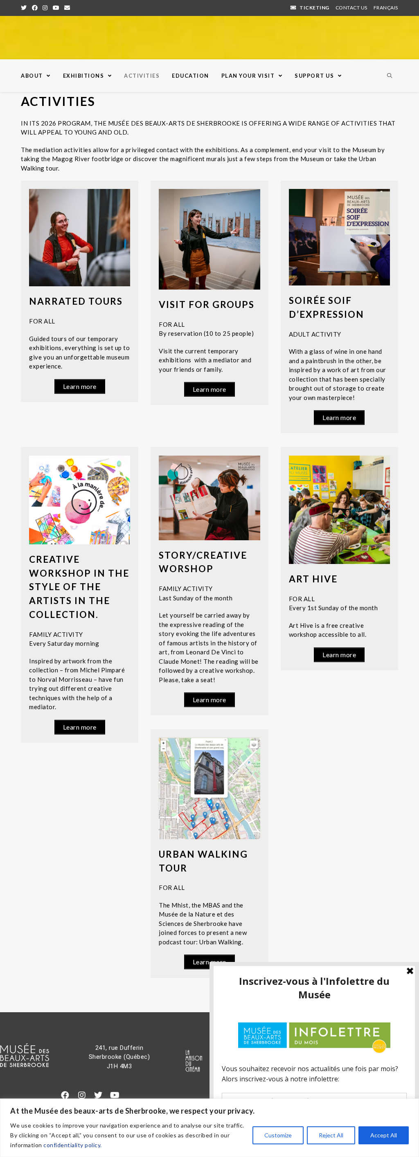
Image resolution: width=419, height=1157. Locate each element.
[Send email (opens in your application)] (67, 8)
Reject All (331, 1135)
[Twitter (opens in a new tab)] (25, 8)
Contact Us (351, 7)
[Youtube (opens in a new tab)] (56, 8)
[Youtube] (115, 1095)
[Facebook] (65, 1095)
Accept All (383, 1135)
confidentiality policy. (72, 1144)
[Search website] (389, 76)
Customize (278, 1135)
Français (386, 7)
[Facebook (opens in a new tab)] (35, 8)
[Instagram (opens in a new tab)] (45, 8)
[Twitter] (98, 1095)
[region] (209, 1128)
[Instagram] (82, 1095)
